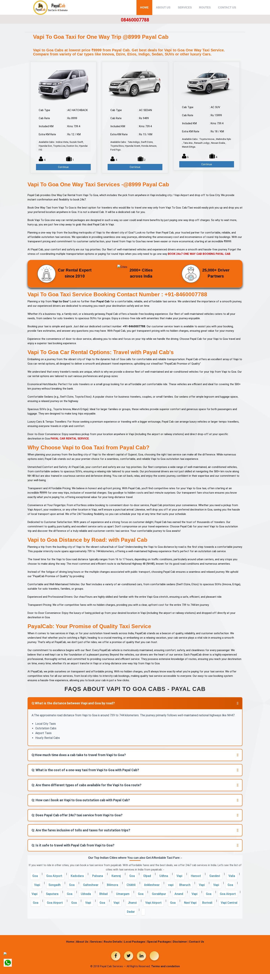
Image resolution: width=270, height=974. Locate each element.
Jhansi (132, 902)
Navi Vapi (190, 902)
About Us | (82, 941)
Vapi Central (229, 902)
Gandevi (214, 876)
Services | (96, 941)
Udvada (86, 894)
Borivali (207, 902)
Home (144, 7)
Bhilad (103, 894)
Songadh (54, 885)
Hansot (196, 876)
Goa (35, 876)
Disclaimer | (180, 941)
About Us (163, 7)
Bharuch (184, 885)
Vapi (179, 876)
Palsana (97, 876)
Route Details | (113, 941)
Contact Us (227, 7)
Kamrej (116, 876)
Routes (205, 7)
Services (185, 7)
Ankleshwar (152, 885)
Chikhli (131, 885)
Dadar (131, 911)
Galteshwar (90, 885)
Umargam (122, 894)
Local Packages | (135, 941)
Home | (70, 941)
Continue (63, 167)
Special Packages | (159, 941)
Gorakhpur (159, 894)
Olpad (147, 876)
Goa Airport (54, 876)
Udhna (163, 876)
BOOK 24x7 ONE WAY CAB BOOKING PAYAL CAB (199, 254)
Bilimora (112, 885)
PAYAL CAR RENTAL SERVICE (70, 438)
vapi (171, 885)
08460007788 (135, 20)
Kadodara (77, 876)
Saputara (52, 894)
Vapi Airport (153, 902)
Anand (178, 894)
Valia (231, 876)
